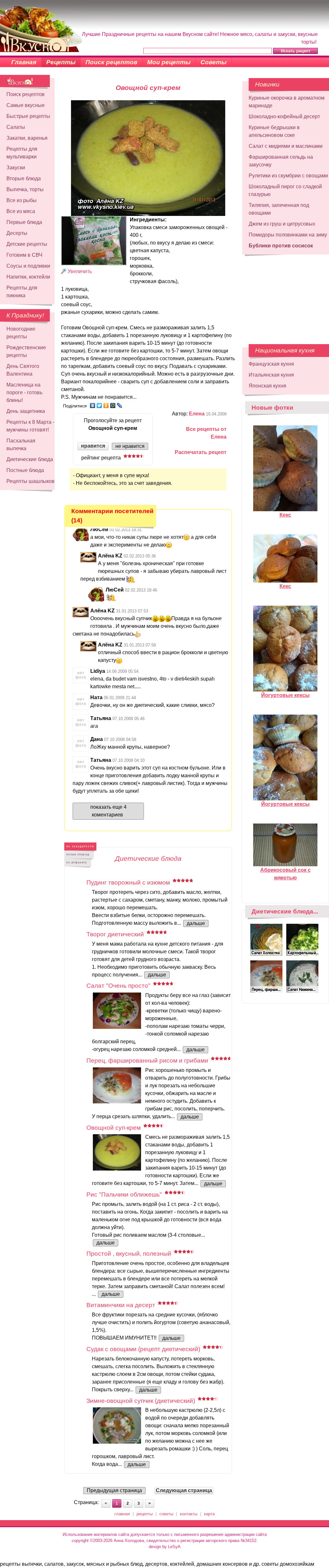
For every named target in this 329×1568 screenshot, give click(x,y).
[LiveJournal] (119, 405)
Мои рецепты (169, 62)
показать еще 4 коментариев (108, 810)
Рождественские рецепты (26, 351)
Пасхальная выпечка (20, 444)
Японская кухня (267, 385)
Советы (213, 62)
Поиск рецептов (111, 62)
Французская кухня (271, 364)
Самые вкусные (25, 105)
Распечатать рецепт (201, 452)
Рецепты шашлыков (30, 481)
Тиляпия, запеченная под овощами (279, 209)
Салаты (15, 127)
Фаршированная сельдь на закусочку (281, 160)
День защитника (25, 411)
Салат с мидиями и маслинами (286, 146)
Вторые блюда (23, 178)
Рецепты (61, 62)
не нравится (130, 446)
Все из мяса (20, 211)
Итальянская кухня (271, 375)
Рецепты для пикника (21, 291)
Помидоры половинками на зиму (288, 234)
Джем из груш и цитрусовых (282, 224)
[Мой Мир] (113, 405)
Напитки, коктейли (28, 277)
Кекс (285, 515)
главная (122, 1513)
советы (166, 1513)
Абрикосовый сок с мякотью (285, 873)
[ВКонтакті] (92, 405)
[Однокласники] (106, 405)
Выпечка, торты (25, 189)
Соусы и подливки (28, 266)
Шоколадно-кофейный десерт (284, 116)
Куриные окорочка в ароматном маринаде (287, 101)
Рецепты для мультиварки (21, 152)
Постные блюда (25, 470)
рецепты (145, 1513)
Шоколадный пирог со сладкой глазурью (285, 190)
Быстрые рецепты (28, 116)
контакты (188, 1513)
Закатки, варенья (27, 138)
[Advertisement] (281, 296)
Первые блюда (24, 222)
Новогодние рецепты (20, 332)
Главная (23, 62)
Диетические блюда (29, 459)
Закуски (15, 167)
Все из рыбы (21, 200)
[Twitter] (99, 405)
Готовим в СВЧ (24, 255)
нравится (93, 446)
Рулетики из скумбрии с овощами (288, 175)
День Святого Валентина (22, 370)
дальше (196, 923)
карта (209, 1513)
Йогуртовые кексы (285, 695)
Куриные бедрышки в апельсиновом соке (274, 131)
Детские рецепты (26, 244)
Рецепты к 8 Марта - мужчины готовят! (30, 425)
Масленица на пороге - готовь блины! (24, 392)
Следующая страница (184, 1490)
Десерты (16, 233)
